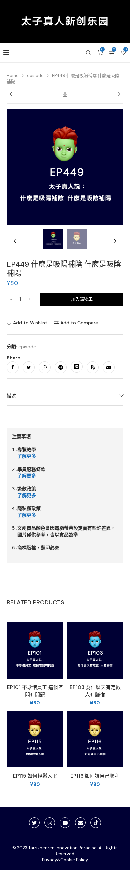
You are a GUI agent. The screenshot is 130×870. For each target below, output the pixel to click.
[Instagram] (49, 822)
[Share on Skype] (93, 367)
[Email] (80, 822)
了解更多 (26, 456)
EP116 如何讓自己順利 (95, 776)
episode (35, 75)
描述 (11, 396)
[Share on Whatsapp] (45, 367)
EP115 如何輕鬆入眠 (35, 776)
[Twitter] (34, 822)
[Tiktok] (95, 822)
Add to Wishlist (30, 323)
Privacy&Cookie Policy (65, 860)
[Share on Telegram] (61, 367)
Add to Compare (79, 323)
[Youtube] (65, 822)
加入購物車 (82, 299)
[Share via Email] (109, 367)
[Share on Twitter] (29, 367)
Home (13, 75)
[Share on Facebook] (13, 367)
